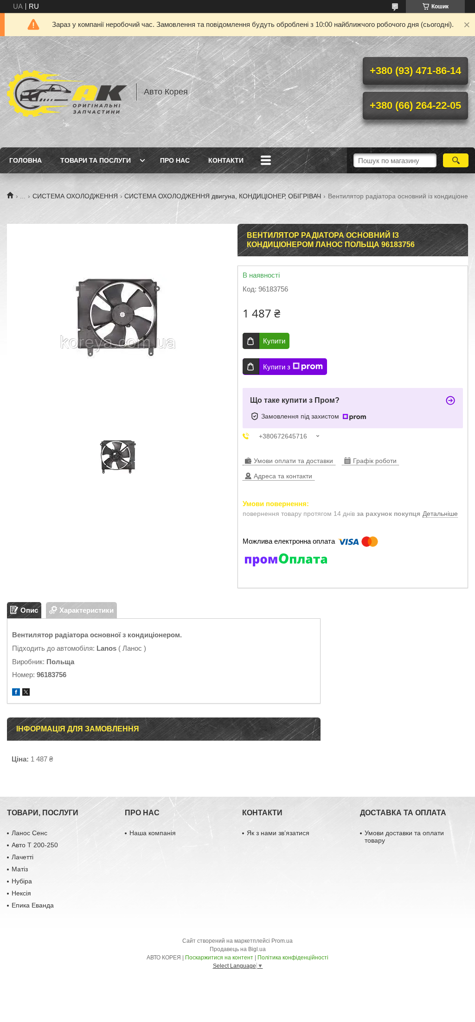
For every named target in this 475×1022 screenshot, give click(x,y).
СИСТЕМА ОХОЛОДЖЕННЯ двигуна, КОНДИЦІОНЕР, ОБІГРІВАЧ (222, 196)
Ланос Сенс (29, 833)
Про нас (175, 160)
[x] (26, 693)
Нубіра (22, 881)
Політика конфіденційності (292, 957)
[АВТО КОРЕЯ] (67, 91)
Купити (274, 341)
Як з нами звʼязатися (278, 833)
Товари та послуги (95, 160)
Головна (25, 160)
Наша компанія (152, 833)
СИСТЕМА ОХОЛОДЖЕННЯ (75, 196)
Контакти (226, 160)
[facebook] (16, 693)
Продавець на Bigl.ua (238, 949)
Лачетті (22, 857)
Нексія (21, 893)
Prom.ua (282, 941)
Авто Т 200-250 (35, 845)
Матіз (20, 869)
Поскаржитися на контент (219, 957)
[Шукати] (456, 160)
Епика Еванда (33, 905)
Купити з (276, 367)
